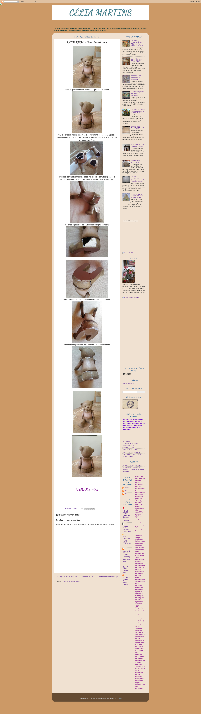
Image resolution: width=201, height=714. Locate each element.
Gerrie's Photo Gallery (125, 568)
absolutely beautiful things (127, 552)
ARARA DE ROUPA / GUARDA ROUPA (137, 145)
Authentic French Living (127, 530)
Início (124, 439)
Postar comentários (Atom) (71, 581)
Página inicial (87, 577)
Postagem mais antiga (108, 577)
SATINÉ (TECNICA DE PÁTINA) (137, 128)
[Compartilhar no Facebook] (91, 509)
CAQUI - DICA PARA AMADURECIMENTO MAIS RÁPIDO (137, 111)
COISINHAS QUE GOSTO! (131, 452)
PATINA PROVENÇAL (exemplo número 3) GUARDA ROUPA (138, 179)
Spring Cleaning (125, 583)
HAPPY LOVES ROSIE (125, 512)
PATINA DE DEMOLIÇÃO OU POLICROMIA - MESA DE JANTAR (137, 43)
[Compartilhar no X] (89, 509)
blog (124, 572)
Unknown (128, 491)
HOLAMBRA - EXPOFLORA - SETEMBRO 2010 (132, 455)
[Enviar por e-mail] (85, 509)
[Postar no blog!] (87, 509)
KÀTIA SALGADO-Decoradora (132, 465)
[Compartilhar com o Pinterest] (93, 509)
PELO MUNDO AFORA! (130, 450)
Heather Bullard (126, 527)
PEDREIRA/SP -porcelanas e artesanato (136, 77)
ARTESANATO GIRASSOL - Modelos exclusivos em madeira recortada (133, 469)
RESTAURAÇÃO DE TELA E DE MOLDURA (137, 93)
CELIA (127, 488)
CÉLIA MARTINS (100, 13)
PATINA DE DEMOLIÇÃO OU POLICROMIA (136, 59)
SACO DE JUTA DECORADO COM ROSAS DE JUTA (137, 195)
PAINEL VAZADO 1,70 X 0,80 (136, 161)
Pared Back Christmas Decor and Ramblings (126, 518)
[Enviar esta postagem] (81, 508)
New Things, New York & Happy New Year (127, 558)
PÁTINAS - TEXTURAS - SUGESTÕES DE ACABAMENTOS (130, 445)
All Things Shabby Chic (126, 579)
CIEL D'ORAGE (126, 537)
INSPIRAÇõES (127, 441)
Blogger (119, 698)
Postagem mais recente (66, 577)
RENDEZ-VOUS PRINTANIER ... (127, 542)
